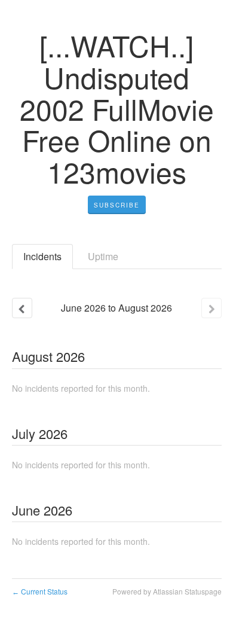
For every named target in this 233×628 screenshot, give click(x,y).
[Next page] (211, 308)
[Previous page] (22, 308)
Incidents (42, 256)
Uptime (103, 256)
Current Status (40, 591)
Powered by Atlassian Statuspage (167, 591)
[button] (117, 205)
